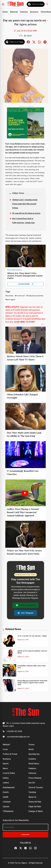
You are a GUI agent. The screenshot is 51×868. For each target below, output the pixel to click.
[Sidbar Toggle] (3, 4)
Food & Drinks (9, 773)
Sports (6, 763)
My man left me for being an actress (26, 213)
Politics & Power (10, 754)
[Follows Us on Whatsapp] (39, 42)
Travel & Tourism (35, 787)
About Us (32, 797)
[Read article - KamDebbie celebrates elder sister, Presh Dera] (9, 670)
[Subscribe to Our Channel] (25, 848)
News (5, 768)
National (14, 12)
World (31, 749)
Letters (6, 782)
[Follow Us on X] (20, 848)
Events (6, 792)
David (29, 36)
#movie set (20, 295)
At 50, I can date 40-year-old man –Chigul (32, 636)
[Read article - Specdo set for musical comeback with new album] (9, 655)
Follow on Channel (27, 605)
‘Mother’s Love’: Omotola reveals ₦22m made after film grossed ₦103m (24, 204)
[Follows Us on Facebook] (28, 42)
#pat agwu (10, 299)
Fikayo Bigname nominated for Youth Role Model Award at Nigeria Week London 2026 (32, 682)
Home (5, 12)
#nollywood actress (34, 295)
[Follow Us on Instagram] (35, 848)
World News (33, 763)
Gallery (6, 778)
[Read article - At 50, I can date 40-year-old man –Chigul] (9, 640)
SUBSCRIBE (25, 834)
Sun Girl (31, 782)
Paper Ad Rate (34, 806)
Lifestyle (7, 802)
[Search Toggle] (47, 3)
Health (5, 797)
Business (34, 12)
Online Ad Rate (34, 802)
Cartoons (32, 773)
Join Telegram (27, 613)
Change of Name (35, 811)
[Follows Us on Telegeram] (45, 42)
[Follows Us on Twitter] (33, 42)
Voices (31, 744)
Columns (24, 12)
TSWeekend (8, 811)
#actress (9, 295)
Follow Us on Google (37, 4)
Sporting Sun (33, 754)
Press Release (34, 778)
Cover (5, 749)
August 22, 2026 (23, 640)
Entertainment (9, 787)
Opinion (6, 806)
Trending (32, 792)
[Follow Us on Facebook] (15, 848)
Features (32, 768)
